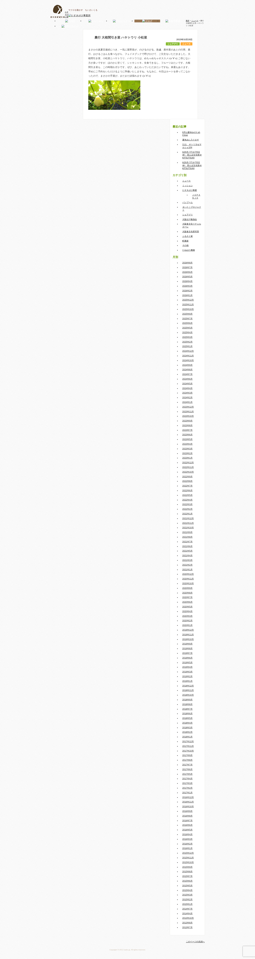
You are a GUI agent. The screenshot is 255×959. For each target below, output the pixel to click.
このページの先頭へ (195, 941)
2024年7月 (187, 374)
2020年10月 (188, 583)
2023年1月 (187, 458)
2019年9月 (187, 644)
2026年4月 (187, 281)
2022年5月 (187, 495)
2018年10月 (188, 695)
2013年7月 (187, 927)
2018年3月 (187, 727)
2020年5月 (187, 607)
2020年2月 (187, 620)
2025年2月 (187, 342)
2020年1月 (187, 625)
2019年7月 (187, 653)
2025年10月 (188, 309)
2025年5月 (187, 328)
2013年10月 (188, 918)
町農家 (185, 241)
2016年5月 (187, 830)
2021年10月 (188, 527)
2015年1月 (187, 904)
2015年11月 (188, 857)
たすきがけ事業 (189, 190)
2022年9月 (187, 476)
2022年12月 (188, 462)
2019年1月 (187, 681)
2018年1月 (187, 737)
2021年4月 (187, 555)
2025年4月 (187, 332)
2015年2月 (187, 899)
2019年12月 (188, 630)
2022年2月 (187, 509)
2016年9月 (187, 811)
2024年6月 (187, 379)
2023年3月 (187, 448)
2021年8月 (187, 537)
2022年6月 (187, 490)
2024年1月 (187, 402)
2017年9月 (187, 755)
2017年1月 (187, 792)
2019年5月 (187, 662)
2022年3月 (187, 504)
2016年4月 (187, 834)
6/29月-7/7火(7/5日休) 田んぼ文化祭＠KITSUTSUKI (192, 155)
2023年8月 (187, 425)
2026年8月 (187, 263)
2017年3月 (187, 783)
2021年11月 (188, 523)
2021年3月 (187, 560)
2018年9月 (187, 699)
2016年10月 (188, 806)
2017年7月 (187, 765)
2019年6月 (187, 658)
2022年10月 (188, 472)
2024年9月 (187, 365)
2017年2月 (187, 788)
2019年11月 (188, 634)
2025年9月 (187, 314)
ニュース (186, 44)
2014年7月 (187, 909)
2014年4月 (187, 913)
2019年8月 (187, 648)
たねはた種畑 (188, 250)
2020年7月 (187, 597)
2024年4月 (187, 388)
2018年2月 (187, 732)
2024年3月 (187, 393)
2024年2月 (187, 397)
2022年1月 (187, 514)
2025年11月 (188, 304)
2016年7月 (187, 820)
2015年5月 (187, 885)
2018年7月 (187, 709)
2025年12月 (188, 300)
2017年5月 (187, 774)
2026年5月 (187, 276)
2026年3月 (187, 286)
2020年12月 (188, 574)
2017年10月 (188, 751)
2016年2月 (187, 844)
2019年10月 (188, 639)
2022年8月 (187, 481)
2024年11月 (188, 356)
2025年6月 (187, 323)
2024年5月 (187, 383)
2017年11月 (188, 746)
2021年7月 (187, 541)
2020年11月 (188, 579)
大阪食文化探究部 (190, 231)
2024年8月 (187, 369)
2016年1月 (187, 848)
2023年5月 (187, 439)
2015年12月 (188, 853)
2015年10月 (188, 862)
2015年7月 (187, 876)
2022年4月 (187, 500)
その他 (185, 245)
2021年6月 (187, 546)
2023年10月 (188, 416)
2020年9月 (187, 588)
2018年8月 (187, 704)
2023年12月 (188, 407)
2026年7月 (187, 267)
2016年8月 (187, 816)
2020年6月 (187, 602)
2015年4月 (187, 890)
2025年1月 (187, 346)
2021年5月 (187, 551)
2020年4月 (187, 611)
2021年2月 (187, 565)
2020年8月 (187, 593)
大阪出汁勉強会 (189, 219)
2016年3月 (187, 839)
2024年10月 (188, 360)
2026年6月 (187, 272)
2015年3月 (187, 895)
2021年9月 (187, 532)
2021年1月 (187, 569)
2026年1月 (187, 295)
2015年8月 (187, 871)
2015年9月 (187, 867)
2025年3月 (187, 337)
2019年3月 (187, 672)
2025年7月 (187, 318)
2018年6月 (187, 713)
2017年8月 (187, 760)
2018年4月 (187, 723)
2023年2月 (187, 453)
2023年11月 (188, 411)
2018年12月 (188, 686)
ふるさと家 (187, 236)
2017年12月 (188, 741)
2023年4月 (187, 444)
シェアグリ (173, 44)
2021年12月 (188, 518)
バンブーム (187, 202)
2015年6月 (187, 881)
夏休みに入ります (190, 140)
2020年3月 (187, 616)
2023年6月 (187, 434)
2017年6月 (187, 769)
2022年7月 (187, 486)
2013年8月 (187, 923)
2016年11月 (188, 802)
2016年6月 (187, 825)
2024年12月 (188, 351)
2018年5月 (187, 718)
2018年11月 (188, 690)
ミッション (187, 185)
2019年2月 (187, 676)
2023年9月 (187, 421)
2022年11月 (188, 467)
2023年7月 (187, 430)
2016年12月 (188, 797)
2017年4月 (187, 778)
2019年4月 (187, 667)
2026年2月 (187, 290)
